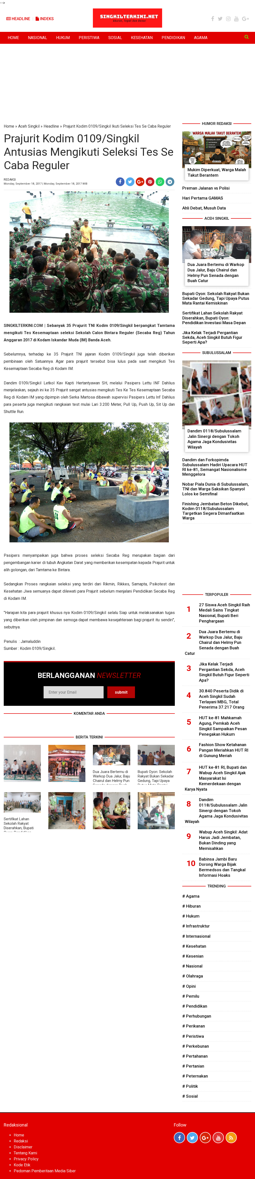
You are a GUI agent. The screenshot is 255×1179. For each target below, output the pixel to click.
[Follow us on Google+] (205, 1137)
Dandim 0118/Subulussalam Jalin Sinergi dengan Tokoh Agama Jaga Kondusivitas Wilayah (214, 439)
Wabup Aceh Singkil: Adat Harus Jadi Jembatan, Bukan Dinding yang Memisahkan (223, 840)
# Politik (190, 1086)
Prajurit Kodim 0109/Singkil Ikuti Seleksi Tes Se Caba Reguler (117, 126)
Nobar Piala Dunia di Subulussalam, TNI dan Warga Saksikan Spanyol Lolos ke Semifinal (215, 489)
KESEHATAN (142, 37)
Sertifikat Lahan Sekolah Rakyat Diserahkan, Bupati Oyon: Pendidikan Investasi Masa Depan (22, 828)
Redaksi (21, 1141)
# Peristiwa (193, 1036)
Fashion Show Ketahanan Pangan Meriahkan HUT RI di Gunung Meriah (223, 750)
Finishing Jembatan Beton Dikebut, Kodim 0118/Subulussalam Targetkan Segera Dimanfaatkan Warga (215, 511)
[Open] (247, 36)
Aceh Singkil (29, 126)
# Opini (189, 986)
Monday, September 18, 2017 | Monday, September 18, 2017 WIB (45, 183)
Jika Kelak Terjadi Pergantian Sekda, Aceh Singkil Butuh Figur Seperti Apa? (212, 337)
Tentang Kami (25, 1153)
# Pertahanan (195, 1056)
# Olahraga (192, 976)
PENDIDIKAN (173, 37)
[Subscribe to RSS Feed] (231, 1137)
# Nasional (192, 966)
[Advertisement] (127, 83)
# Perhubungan (196, 1016)
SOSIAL (115, 37)
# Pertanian (193, 1066)
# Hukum (190, 916)
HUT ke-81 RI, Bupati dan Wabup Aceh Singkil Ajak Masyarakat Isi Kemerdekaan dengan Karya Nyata (216, 778)
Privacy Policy (26, 1159)
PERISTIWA (89, 37)
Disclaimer (23, 1147)
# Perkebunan (195, 1046)
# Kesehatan (194, 946)
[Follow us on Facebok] (179, 1137)
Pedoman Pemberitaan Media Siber (45, 1171)
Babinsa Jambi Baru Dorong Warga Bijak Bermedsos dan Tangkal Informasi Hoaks (222, 867)
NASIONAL (37, 37)
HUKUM (63, 37)
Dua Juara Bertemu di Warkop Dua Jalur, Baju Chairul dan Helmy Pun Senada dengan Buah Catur (111, 780)
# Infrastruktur (196, 925)
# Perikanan (193, 1026)
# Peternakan (195, 1076)
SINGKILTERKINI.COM (23, 325)
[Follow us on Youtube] (218, 1137)
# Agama (190, 896)
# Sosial (190, 1096)
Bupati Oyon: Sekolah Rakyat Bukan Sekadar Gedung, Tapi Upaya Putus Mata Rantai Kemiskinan (156, 780)
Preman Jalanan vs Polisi (206, 188)
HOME (13, 37)
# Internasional (196, 936)
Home (9, 126)
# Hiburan (191, 906)
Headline (20, 18)
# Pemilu (190, 996)
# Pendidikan (194, 1006)
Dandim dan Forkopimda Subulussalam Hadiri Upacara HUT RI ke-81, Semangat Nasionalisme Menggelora (215, 467)
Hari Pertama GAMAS (202, 198)
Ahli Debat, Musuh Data (204, 207)
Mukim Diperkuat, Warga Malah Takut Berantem (217, 172)
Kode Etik (22, 1165)
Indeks (46, 18)
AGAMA (200, 37)
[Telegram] (170, 181)
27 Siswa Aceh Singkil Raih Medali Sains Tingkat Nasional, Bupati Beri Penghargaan (224, 612)
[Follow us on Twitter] (192, 1137)
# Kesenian (192, 956)
